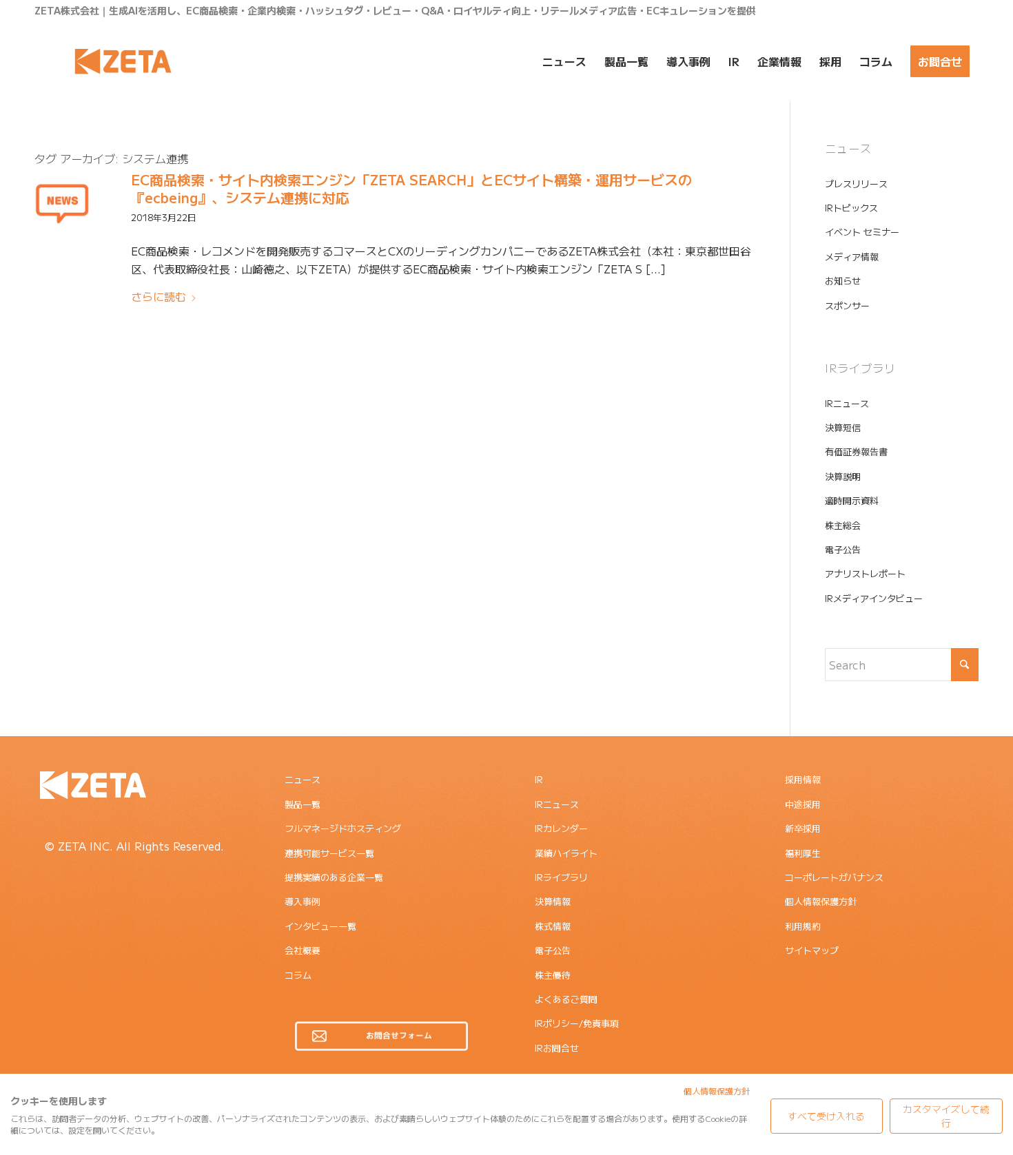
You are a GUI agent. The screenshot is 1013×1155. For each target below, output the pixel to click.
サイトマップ (812, 950)
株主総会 (843, 525)
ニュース (302, 779)
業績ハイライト (566, 853)
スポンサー (847, 305)
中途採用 (803, 804)
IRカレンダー (561, 828)
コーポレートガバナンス (834, 877)
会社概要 (302, 950)
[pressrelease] (62, 203)
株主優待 (553, 974)
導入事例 (302, 901)
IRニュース (847, 403)
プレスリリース (856, 183)
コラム (298, 974)
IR (539, 779)
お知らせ (843, 280)
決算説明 (843, 476)
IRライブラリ (561, 877)
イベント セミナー (862, 231)
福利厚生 (803, 853)
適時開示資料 (852, 500)
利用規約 (803, 926)
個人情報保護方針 (821, 901)
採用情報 (803, 779)
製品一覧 (302, 804)
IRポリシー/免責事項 (577, 1023)
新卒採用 (803, 828)
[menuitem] (564, 61)
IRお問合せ (557, 1047)
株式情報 (553, 926)
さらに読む (158, 296)
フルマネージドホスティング (343, 828)
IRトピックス (851, 207)
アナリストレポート (865, 573)
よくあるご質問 (566, 999)
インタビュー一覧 (320, 926)
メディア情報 (852, 256)
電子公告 (843, 549)
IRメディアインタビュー (874, 598)
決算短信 (843, 427)
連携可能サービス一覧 (329, 853)
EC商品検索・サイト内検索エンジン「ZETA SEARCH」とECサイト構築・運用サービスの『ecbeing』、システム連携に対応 (411, 188)
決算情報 (553, 901)
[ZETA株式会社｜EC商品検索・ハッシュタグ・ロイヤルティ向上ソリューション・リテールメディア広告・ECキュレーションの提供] (123, 61)
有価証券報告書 (856, 451)
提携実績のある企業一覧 (334, 877)
